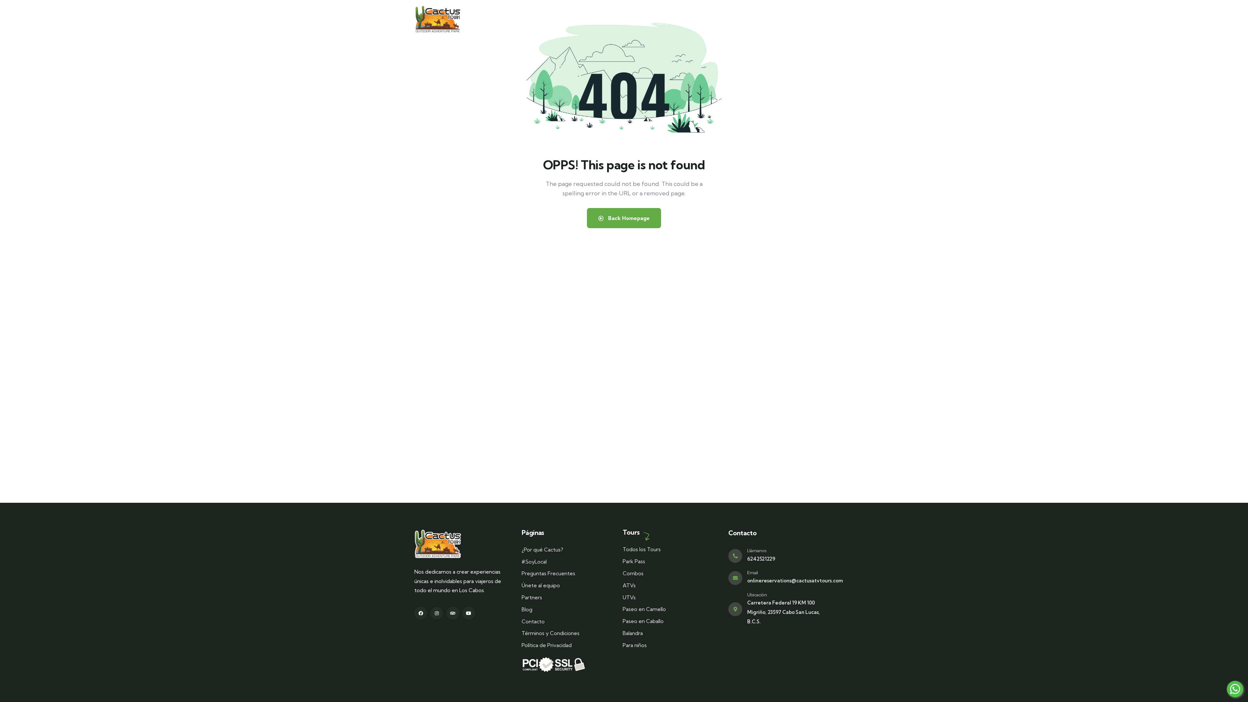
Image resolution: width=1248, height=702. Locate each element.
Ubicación (757, 595)
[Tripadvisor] (452, 613)
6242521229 (761, 559)
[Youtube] (468, 613)
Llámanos (757, 550)
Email (752, 573)
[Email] (735, 578)
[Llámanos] (735, 556)
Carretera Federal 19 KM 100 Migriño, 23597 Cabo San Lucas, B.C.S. (783, 612)
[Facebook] (420, 613)
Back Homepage (628, 218)
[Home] (438, 19)
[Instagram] (436, 613)
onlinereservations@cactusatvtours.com (795, 581)
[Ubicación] (735, 609)
